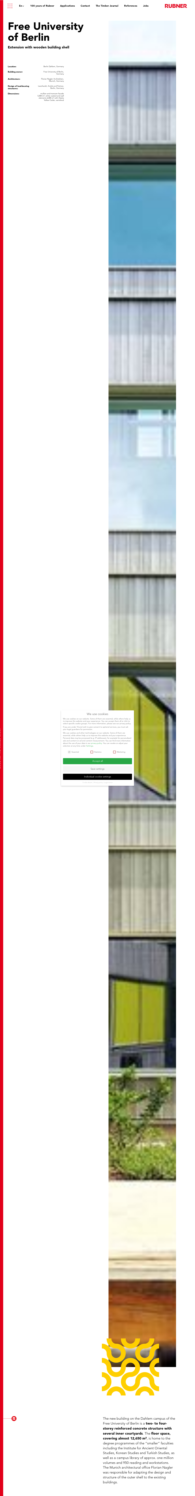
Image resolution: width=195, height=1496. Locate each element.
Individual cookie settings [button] (97, 776)
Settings (89, 745)
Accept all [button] (97, 761)
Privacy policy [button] (98, 782)
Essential (75, 752)
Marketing (121, 752)
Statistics (97, 752)
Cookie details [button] (88, 782)
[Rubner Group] (176, 6)
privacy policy (96, 743)
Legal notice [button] (108, 782)
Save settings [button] (98, 768)
